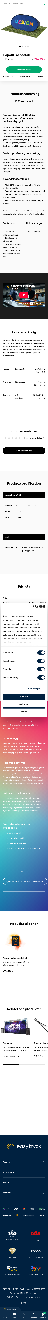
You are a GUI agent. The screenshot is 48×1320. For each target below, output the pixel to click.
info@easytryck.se (33, 1297)
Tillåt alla (24, 696)
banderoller (38, 214)
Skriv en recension (24, 450)
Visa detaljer (34, 688)
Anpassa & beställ (24, 70)
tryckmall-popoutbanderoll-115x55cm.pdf (25, 881)
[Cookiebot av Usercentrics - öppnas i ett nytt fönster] (34, 606)
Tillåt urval (24, 704)
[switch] (41, 661)
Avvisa (24, 712)
